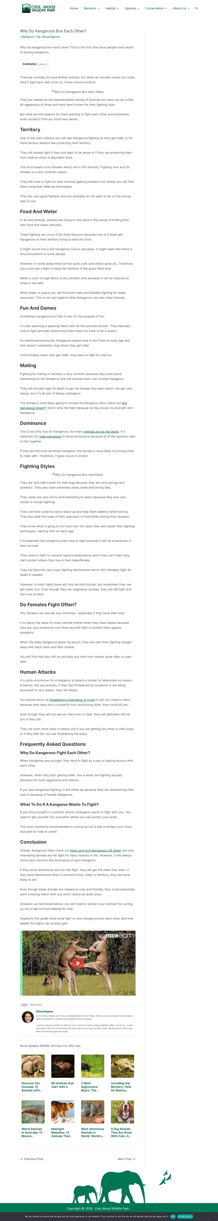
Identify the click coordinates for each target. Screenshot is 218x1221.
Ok (173, 1216)
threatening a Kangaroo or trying (72, 700)
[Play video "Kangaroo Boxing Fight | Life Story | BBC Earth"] (78, 963)
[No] (214, 1216)
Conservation (154, 8)
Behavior (90, 8)
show (42, 64)
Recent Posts (36, 1005)
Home (74, 8)
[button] (98, 8)
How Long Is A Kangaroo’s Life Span (95, 850)
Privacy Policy (141, 1208)
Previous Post (31, 1158)
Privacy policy (185, 1216)
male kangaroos (50, 436)
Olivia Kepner (44, 1011)
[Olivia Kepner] (28, 1017)
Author (24, 1005)
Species (130, 8)
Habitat (111, 8)
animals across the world (101, 431)
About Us (179, 8)
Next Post (126, 1158)
